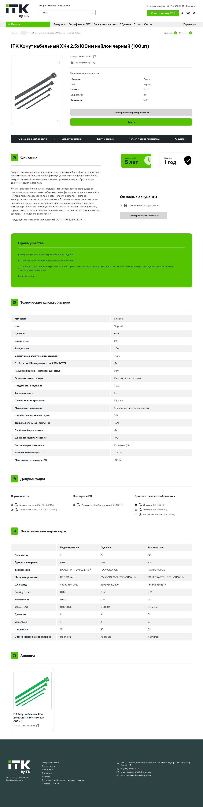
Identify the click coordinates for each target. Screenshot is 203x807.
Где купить (47, 773)
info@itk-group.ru (143, 772)
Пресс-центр (48, 766)
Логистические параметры (144, 138)
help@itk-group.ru (143, 775)
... (24, 32)
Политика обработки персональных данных (63, 780)
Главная (14, 33)
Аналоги (180, 138)
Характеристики (72, 138)
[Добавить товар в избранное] (58, 59)
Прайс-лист (47, 769)
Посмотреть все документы (142, 215)
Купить (131, 122)
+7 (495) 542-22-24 (175, 6)
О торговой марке (50, 762)
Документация (105, 138)
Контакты (190, 6)
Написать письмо (157, 6)
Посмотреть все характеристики (130, 112)
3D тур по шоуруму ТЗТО (163, 13)
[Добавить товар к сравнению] (58, 62)
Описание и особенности (32, 138)
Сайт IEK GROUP (50, 783)
